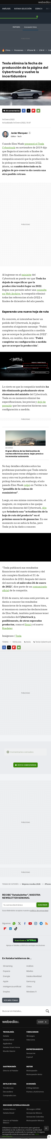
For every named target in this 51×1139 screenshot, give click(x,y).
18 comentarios (13, 110)
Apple (5, 981)
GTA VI (41, 50)
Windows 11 (31, 991)
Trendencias (8, 1088)
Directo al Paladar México (10, 1121)
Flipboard (33, 111)
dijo (44, 507)
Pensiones (18, 50)
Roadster (7, 628)
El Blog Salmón (32, 1088)
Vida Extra (30, 1039)
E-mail (38, 111)
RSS (46, 923)
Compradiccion (9, 1095)
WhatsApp (14, 923)
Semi (28, 624)
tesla (28, 641)
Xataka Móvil (8, 1039)
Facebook (24, 111)
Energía (6, 976)
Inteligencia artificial (12, 986)
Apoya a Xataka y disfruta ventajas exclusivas (25, 945)
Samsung (30, 981)
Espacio (6, 971)
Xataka (6, 1036)
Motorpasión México (35, 1120)
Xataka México (9, 1109)
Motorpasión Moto (34, 1074)
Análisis (29, 965)
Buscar (47, 1010)
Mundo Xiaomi (9, 1051)
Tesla (18, 635)
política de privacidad (39, 910)
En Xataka (9, 448)
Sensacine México (34, 1113)
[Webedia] (44, 2)
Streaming (8, 965)
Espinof (29, 1057)
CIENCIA (38, 8)
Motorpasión (31, 1070)
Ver (26, 765)
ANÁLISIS (6, 8)
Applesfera (7, 1043)
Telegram (41, 923)
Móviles (29, 971)
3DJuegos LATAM (33, 1109)
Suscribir (42, 904)
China (7, 50)
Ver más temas (11, 1000)
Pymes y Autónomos (35, 1091)
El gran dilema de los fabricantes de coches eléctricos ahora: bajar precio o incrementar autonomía (24, 454)
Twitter (28, 111)
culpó (27, 485)
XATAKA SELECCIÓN (23, 8)
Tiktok (16, 928)
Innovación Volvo (30, 27)
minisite (26, 274)
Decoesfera (8, 1091)
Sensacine (30, 1053)
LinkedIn (10, 928)
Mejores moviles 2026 (31, 884)
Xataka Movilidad (34, 976)
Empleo (6, 991)
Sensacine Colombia (35, 1116)
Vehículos (17, 641)
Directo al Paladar (10, 1070)
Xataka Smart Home (11, 1047)
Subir (40, 1022)
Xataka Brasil (8, 1113)
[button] (20, 132)
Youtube (30, 923)
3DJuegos (30, 1036)
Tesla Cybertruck (43, 641)
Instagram (35, 923)
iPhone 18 (31, 50)
